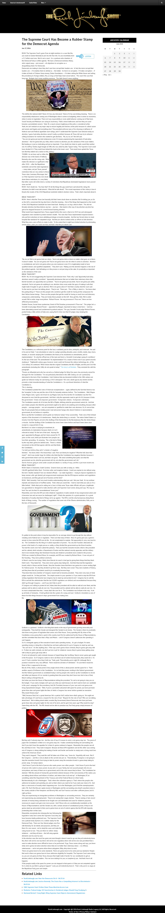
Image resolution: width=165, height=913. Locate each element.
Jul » (109, 75)
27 (105, 71)
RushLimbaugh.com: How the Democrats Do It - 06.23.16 (44, 878)
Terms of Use (73, 912)
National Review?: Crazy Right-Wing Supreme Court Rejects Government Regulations (54, 893)
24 (124, 67)
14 (110, 62)
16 (119, 62)
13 (105, 62)
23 (119, 67)
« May (105, 75)
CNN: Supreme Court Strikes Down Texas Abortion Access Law (46, 887)
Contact (93, 912)
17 (124, 62)
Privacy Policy (84, 912)
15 (115, 62)
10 (124, 58)
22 (115, 67)
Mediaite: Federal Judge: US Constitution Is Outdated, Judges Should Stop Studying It (55, 890)
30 (119, 71)
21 (110, 67)
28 (110, 71)
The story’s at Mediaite (68, 367)
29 (115, 71)
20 (105, 67)
